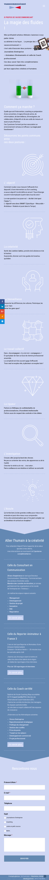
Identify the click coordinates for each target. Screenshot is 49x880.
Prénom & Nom (10, 782)
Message (8, 835)
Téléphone (8, 803)
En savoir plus (15, 617)
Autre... (8, 831)
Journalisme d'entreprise (14, 817)
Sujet (6, 814)
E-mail (7, 793)
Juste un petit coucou (13, 826)
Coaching (9, 822)
